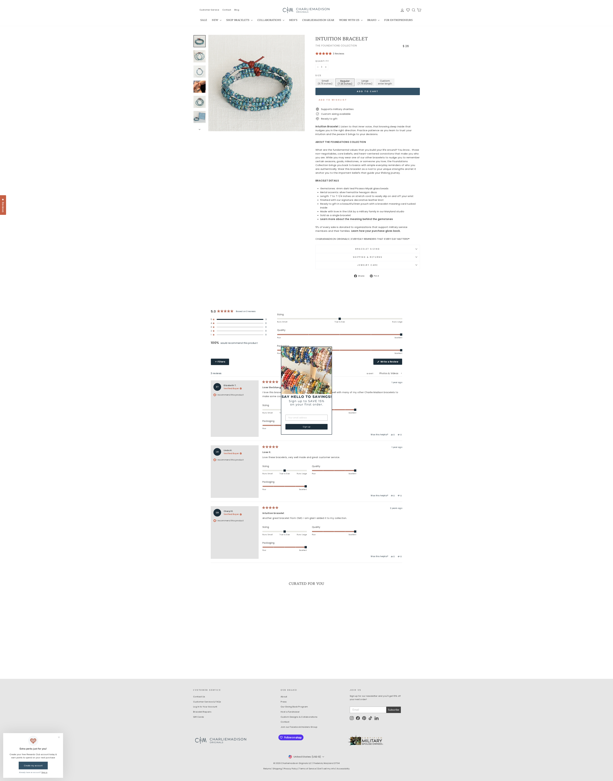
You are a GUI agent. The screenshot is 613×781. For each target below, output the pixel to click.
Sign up (306, 426)
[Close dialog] (329, 349)
